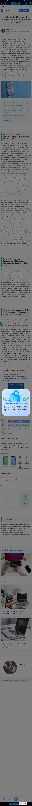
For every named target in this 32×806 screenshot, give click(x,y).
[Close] (5, 391)
